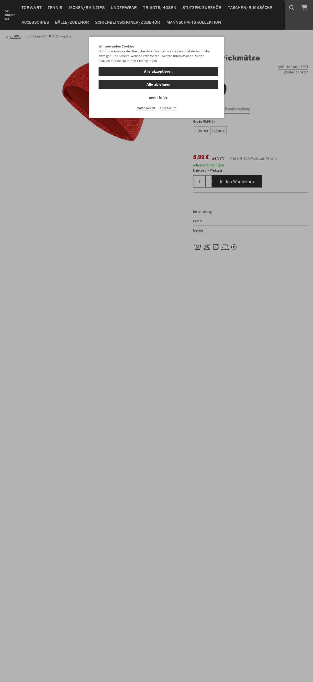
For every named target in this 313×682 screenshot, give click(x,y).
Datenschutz (146, 108)
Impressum (168, 108)
